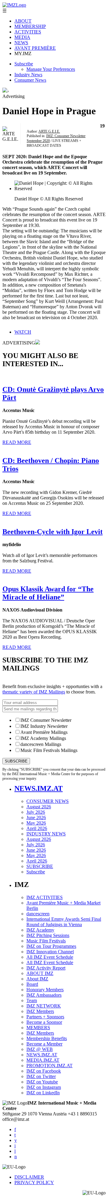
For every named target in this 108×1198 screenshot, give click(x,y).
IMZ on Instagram (43, 1087)
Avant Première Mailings (44, 732)
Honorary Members (45, 989)
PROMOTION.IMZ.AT (49, 1065)
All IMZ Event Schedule (49, 957)
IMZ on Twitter (41, 1076)
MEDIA (22, 37)
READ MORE (16, 442)
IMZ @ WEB (39, 1049)
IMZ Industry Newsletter (44, 726)
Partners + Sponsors (45, 1016)
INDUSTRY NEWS (46, 833)
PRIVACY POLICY (34, 1182)
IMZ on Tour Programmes (51, 946)
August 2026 (38, 806)
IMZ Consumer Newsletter (45, 720)
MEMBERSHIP (30, 26)
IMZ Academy (40, 929)
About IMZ (37, 978)
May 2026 (36, 822)
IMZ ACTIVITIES (44, 897)
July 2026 (35, 812)
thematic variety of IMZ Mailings (33, 691)
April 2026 (36, 828)
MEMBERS (38, 1027)
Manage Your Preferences (50, 69)
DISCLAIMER (29, 1177)
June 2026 (36, 817)
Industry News (28, 74)
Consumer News (30, 80)
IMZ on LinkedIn (43, 1092)
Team (31, 1000)
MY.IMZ (23, 53)
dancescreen (38, 913)
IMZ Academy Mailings (43, 738)
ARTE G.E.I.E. (49, 131)
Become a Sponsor (44, 1022)
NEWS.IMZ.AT (38, 788)
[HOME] (4, 90)
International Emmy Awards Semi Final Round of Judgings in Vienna (63, 922)
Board (32, 984)
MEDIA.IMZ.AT (42, 1060)
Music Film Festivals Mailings (48, 750)
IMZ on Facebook (43, 1071)
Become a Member (44, 1043)
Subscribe (23, 63)
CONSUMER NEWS (47, 801)
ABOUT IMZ (39, 973)
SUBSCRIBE (39, 866)
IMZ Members (40, 1011)
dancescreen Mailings (40, 744)
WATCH (22, 332)
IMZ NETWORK (43, 1005)
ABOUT (23, 21)
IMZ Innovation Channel (50, 951)
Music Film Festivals (46, 940)
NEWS (21, 42)
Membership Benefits (46, 1038)
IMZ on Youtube (42, 1081)
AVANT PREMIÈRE (35, 48)
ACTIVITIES (27, 31)
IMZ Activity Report (45, 967)
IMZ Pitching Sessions (47, 935)
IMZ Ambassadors (44, 995)
